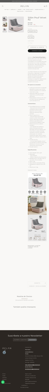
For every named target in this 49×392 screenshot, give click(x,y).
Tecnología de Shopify (24, 387)
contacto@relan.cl (29, 351)
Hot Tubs (7, 9)
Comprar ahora (37, 50)
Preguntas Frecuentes (30, 383)
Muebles (20, 9)
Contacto (4, 379)
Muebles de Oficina (39, 9)
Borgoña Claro (32, 31)
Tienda (3, 375)
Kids (24, 9)
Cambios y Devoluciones (30, 377)
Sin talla (31, 37)
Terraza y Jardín (29, 9)
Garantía (37, 283)
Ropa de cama (20, 11)
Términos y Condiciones (30, 375)
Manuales (27, 379)
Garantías (4, 377)
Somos (3, 373)
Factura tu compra (6, 383)
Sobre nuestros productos (31, 381)
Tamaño (30, 34)
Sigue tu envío (28, 373)
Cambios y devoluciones (37, 286)
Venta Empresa (28, 11)
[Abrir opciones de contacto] (3, 382)
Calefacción (13, 9)
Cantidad (31, 40)
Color (30, 28)
